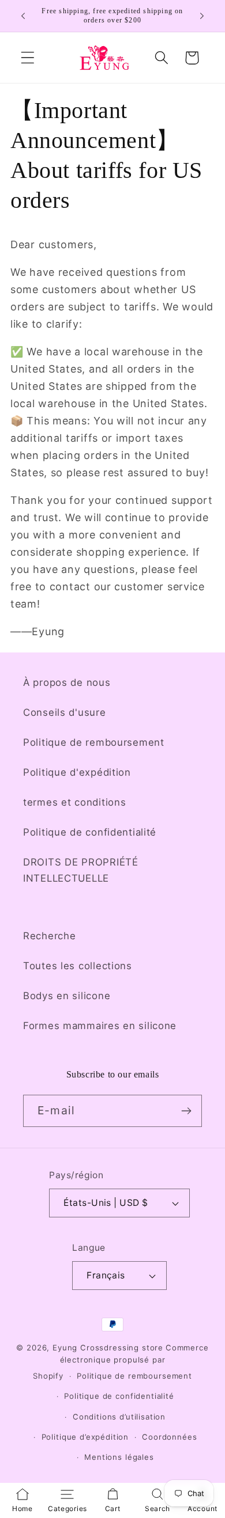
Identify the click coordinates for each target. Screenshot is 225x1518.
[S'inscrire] (186, 1111)
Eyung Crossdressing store (107, 1347)
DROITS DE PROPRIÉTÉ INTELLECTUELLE (80, 870)
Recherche (49, 936)
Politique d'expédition (77, 772)
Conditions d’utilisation (119, 1416)
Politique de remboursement (93, 742)
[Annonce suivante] (202, 16)
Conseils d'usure (64, 712)
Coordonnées (169, 1436)
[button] (28, 58)
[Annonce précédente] (23, 16)
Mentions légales (118, 1457)
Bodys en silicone (66, 995)
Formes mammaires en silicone (100, 1025)
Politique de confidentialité (89, 832)
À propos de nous (67, 682)
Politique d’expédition (85, 1436)
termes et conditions (74, 802)
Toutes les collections (77, 965)
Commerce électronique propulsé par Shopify (121, 1361)
